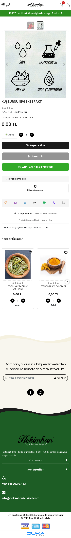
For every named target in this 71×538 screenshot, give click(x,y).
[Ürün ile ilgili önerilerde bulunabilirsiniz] (64, 203)
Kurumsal (35, 460)
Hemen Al (37, 156)
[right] (67, 282)
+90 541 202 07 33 (14, 484)
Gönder (61, 377)
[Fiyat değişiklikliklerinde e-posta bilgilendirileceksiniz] (45, 203)
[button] (7, 64)
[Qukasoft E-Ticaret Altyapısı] (35, 534)
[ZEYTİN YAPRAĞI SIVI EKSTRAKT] (17, 265)
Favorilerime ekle (17, 178)
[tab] (23, 213)
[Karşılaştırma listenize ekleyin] (35, 203)
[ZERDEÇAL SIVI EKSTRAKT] (53, 265)
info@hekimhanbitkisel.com (20, 498)
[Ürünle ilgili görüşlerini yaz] (26, 203)
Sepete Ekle (37, 145)
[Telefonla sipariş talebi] (55, 203)
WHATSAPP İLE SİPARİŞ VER (37, 166)
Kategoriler (35, 469)
